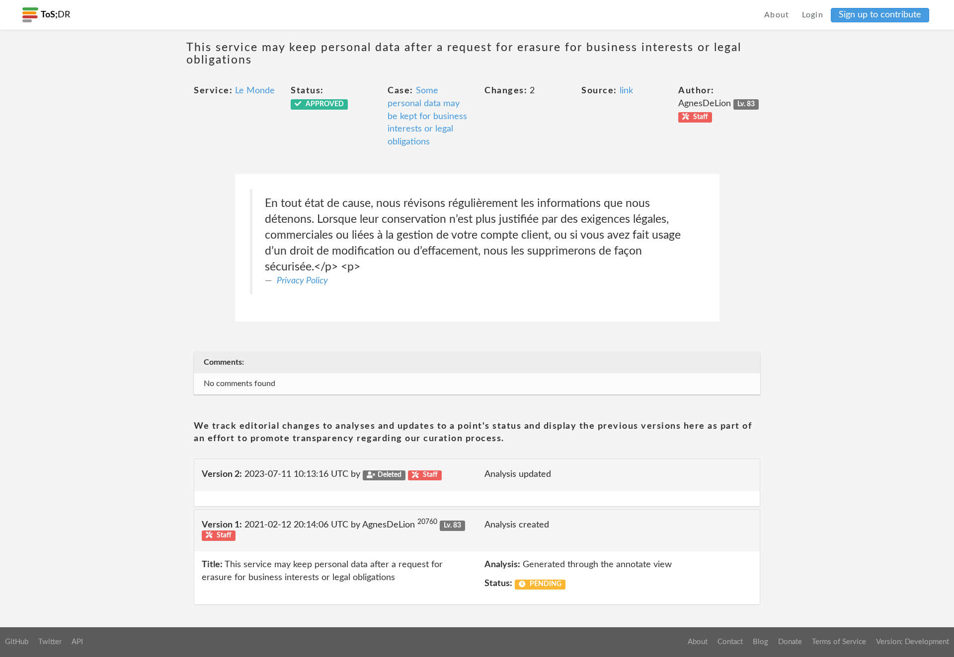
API (77, 642)
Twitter (50, 642)
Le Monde (255, 90)
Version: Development (912, 642)
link (626, 90)
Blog (760, 642)
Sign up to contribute (880, 14)
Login (813, 15)
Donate (790, 642)
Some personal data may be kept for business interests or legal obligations (427, 116)
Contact (730, 642)
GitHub (16, 642)
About (777, 15)
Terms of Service (839, 642)
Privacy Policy (302, 280)
